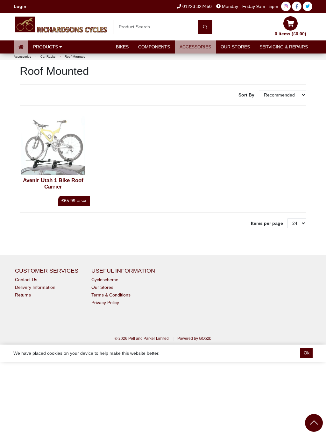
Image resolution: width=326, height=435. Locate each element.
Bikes (122, 46)
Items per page (267, 223)
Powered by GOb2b (194, 338)
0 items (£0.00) (290, 33)
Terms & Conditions (111, 294)
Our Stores (235, 46)
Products (46, 46)
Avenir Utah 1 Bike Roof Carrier (53, 183)
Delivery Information (35, 287)
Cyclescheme (104, 279)
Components (154, 46)
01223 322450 (196, 6)
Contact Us (26, 279)
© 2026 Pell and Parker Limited (142, 338)
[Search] (205, 27)
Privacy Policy (105, 302)
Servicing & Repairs (283, 46)
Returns (23, 294)
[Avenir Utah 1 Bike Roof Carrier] (53, 145)
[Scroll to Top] (314, 423)
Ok (306, 352)
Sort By (247, 94)
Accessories (195, 46)
